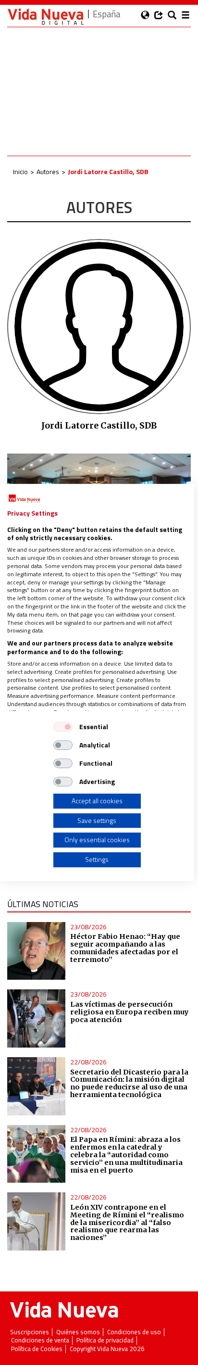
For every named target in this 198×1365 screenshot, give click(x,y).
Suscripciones (29, 1332)
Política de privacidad (105, 1340)
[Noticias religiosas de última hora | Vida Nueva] (45, 16)
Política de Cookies (36, 1349)
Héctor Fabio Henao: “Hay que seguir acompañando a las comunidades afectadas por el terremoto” (125, 948)
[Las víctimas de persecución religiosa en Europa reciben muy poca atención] (36, 1018)
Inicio (20, 171)
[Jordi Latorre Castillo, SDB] (99, 325)
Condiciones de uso (134, 1332)
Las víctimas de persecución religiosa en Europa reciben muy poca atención (129, 1012)
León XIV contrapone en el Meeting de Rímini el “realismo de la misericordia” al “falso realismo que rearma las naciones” (127, 1222)
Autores (48, 171)
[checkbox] (63, 727)
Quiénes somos (78, 1332)
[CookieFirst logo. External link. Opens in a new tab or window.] (24, 498)
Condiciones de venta (40, 1340)
